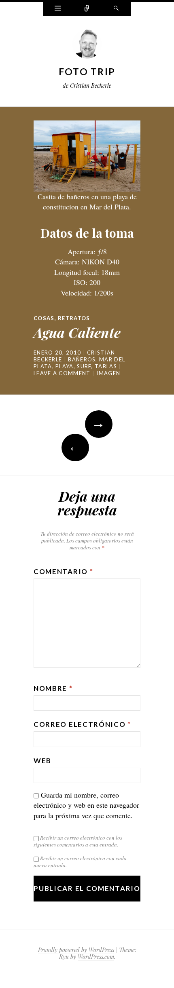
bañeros (81, 359)
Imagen (108, 373)
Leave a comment (62, 373)
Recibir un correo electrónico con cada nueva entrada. (80, 862)
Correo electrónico (82, 724)
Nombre (53, 688)
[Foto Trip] (87, 46)
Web (42, 760)
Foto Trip (87, 71)
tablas (106, 366)
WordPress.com (96, 957)
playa (64, 366)
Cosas (44, 318)
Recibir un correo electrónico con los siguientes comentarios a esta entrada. (78, 841)
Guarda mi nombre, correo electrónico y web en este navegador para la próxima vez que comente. (86, 805)
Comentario (63, 571)
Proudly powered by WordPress (76, 950)
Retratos (74, 318)
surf (84, 366)
